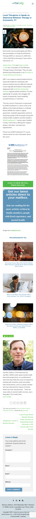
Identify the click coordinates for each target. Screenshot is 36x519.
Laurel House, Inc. (7, 514)
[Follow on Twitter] (19, 500)
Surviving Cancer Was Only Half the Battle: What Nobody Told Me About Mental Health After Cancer (19, 264)
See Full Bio (7, 397)
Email (7, 474)
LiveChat (23, 516)
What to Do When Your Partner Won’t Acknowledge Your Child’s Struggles (19, 295)
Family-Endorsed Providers (20, 12)
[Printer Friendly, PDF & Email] (8, 336)
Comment (8, 450)
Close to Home (7, 12)
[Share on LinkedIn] (24, 403)
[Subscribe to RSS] (22, 500)
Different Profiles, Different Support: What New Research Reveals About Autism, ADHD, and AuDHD (19, 326)
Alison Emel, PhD (9, 65)
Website (8, 482)
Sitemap (4, 505)
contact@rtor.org (19, 507)
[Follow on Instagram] (16, 500)
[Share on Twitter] (14, 403)
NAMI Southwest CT (10, 120)
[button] (33, 3)
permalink (25, 410)
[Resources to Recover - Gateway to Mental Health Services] (18, 3)
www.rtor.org (18, 512)
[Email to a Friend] (18, 403)
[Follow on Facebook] (13, 500)
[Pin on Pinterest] (21, 403)
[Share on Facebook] (11, 403)
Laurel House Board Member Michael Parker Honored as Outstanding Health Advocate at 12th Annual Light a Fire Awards (26, 422)
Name (7, 465)
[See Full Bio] (12, 397)
